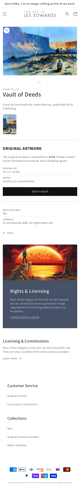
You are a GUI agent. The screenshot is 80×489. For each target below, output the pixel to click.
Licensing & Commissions (22, 404)
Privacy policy (44, 482)
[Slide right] (48, 82)
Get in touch (40, 191)
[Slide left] (32, 82)
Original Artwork (17, 396)
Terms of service (31, 482)
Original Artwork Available (23, 437)
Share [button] (10, 232)
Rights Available (17, 445)
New (10, 428)
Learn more (10, 358)
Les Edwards (18, 482)
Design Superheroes (65, 482)
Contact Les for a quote (24, 317)
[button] (5, 14)
